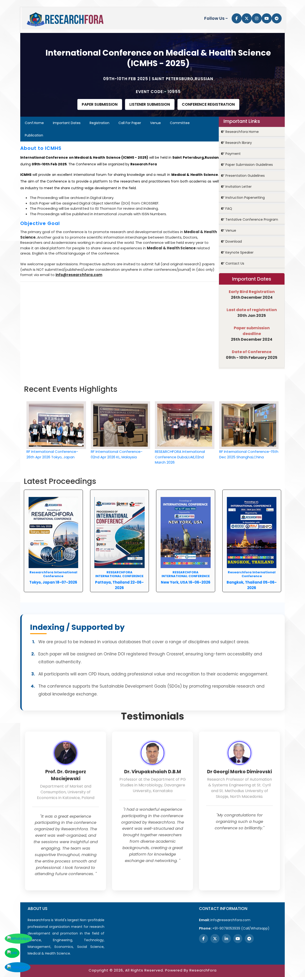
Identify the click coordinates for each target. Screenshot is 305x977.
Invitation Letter (238, 186)
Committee (180, 122)
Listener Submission (149, 104)
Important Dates (67, 122)
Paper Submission (99, 104)
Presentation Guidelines (244, 175)
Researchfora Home (241, 131)
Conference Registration (208, 104)
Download (233, 241)
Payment (232, 153)
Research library (238, 142)
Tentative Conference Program (251, 219)
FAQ (228, 208)
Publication (34, 135)
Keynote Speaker (239, 252)
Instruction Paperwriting (244, 197)
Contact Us (234, 263)
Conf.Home (34, 122)
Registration (99, 122)
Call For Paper (129, 122)
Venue (155, 122)
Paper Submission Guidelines (248, 164)
